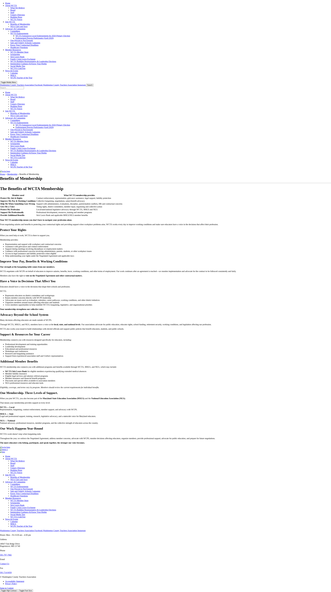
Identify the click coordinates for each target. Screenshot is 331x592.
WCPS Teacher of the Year (21, 526)
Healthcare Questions (19, 496)
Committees (15, 484)
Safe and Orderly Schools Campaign (25, 491)
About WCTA (11, 458)
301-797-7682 (6, 555)
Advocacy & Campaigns (15, 482)
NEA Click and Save (19, 479)
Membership (12, 174)
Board (12, 463)
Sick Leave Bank (17, 505)
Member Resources (13, 498)
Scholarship (15, 503)
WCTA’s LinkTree (17, 517)
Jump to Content (6, 588)
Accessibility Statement (14, 581)
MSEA (13, 524)
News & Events (11, 519)
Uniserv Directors (17, 468)
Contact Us (4, 564)
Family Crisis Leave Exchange (22, 507)
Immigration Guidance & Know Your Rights (28, 512)
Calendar (14, 521)
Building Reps (16, 470)
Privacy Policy (11, 584)
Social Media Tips (17, 514)
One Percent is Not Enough (21, 489)
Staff (12, 465)
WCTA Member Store (19, 500)
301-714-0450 (6, 572)
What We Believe (17, 461)
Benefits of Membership (20, 477)
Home (2, 174)
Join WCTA (10, 475)
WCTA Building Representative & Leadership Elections (33, 510)
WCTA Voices (16, 472)
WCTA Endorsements (19, 486)
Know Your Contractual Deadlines (24, 493)
